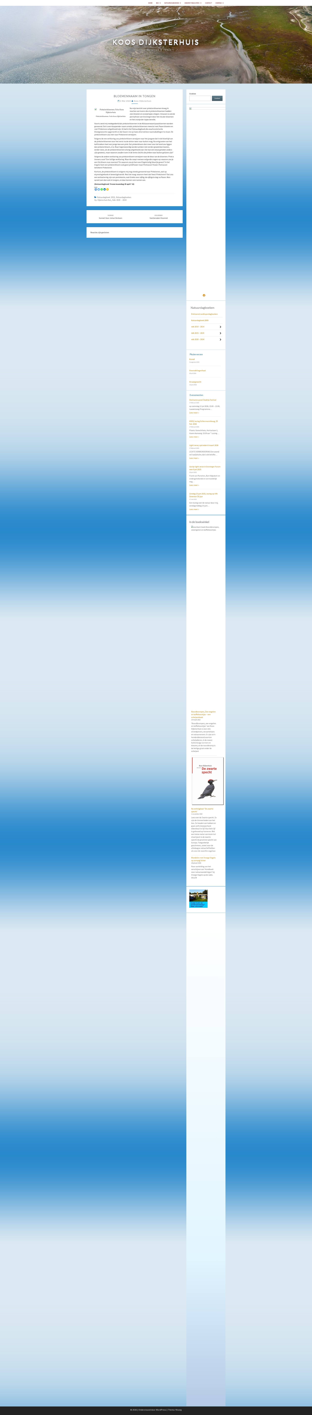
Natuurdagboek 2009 (199, 320)
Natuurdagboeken (171, 3)
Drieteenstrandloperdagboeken (204, 314)
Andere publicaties (192, 3)
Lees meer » (194, 412)
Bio (157, 3)
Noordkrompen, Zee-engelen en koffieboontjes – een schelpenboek (203, 714)
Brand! (192, 359)
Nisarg (179, 1410)
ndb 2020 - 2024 (119, 200)
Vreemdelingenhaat (197, 370)
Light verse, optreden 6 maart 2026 (203, 445)
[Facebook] (96, 189)
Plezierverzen (196, 354)
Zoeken (192, 93)
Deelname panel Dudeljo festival (202, 400)
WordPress (161, 1410)
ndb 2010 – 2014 (197, 326)
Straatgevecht (195, 382)
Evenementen (196, 395)
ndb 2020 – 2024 (197, 339)
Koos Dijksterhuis (142, 101)
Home (150, 3)
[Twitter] (99, 189)
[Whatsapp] (101, 189)
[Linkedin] (104, 189)
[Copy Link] (107, 189)
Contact (208, 3)
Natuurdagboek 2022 (106, 197)
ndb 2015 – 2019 (197, 333)
